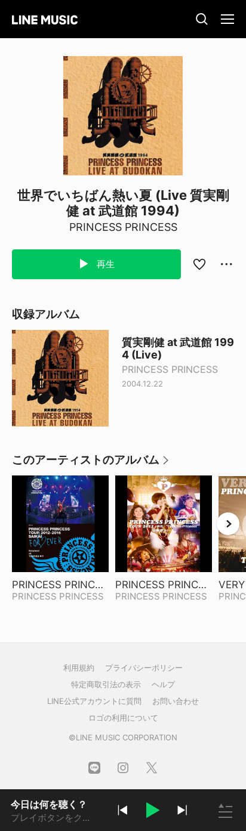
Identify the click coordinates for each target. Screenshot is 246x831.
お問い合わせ (175, 701)
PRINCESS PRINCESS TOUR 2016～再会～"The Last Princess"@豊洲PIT (60, 585)
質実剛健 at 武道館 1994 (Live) (178, 348)
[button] (152, 812)
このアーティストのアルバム (91, 463)
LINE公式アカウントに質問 (94, 701)
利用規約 (78, 667)
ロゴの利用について (123, 717)
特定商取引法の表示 (106, 684)
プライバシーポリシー (144, 667)
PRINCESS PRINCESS (123, 227)
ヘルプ (163, 684)
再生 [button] (104, 264)
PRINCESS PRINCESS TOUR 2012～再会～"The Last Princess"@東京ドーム (163, 585)
